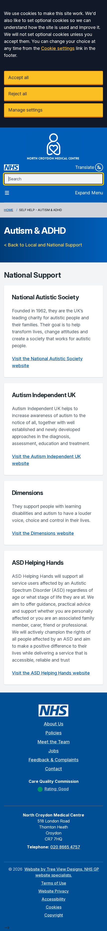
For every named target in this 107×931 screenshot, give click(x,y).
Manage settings (25, 110)
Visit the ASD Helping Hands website (51, 673)
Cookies (53, 907)
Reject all (17, 93)
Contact (53, 768)
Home (8, 210)
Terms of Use (53, 883)
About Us (53, 723)
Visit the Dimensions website (43, 533)
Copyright (53, 915)
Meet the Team (54, 741)
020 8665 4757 (65, 846)
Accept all (18, 77)
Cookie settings (58, 48)
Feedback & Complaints (54, 759)
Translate (84, 167)
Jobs (53, 750)
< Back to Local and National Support (43, 244)
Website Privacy (53, 891)
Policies (54, 732)
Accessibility (53, 899)
